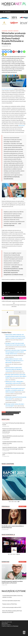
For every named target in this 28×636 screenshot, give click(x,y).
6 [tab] (17, 501)
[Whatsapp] (24, 51)
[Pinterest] (13, 51)
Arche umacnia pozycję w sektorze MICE (11, 607)
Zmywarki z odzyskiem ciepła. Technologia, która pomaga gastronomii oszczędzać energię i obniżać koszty (16, 351)
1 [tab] (9, 501)
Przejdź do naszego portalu (10, 626)
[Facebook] (3, 51)
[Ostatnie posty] (20, 312)
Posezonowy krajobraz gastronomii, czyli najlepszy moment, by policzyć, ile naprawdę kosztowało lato (12, 430)
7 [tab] (18, 501)
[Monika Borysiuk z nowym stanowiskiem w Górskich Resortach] (14, 516)
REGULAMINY (5, 623)
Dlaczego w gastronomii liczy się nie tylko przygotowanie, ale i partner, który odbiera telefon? (16, 376)
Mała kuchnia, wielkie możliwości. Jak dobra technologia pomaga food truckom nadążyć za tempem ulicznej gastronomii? (15, 336)
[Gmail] (16, 51)
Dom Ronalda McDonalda (8, 89)
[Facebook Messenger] (5, 51)
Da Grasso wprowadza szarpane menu (11, 600)
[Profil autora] (8, 312)
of (14, 198)
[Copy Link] (5, 54)
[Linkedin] (11, 51)
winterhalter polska (14, 413)
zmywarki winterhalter (7, 414)
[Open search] (25, 11)
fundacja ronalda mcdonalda (13, 411)
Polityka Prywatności (6, 624)
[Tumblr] (19, 51)
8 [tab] (19, 554)
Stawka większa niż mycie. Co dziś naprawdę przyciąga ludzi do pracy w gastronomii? (14, 360)
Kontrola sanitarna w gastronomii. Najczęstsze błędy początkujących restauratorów (14, 369)
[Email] (3, 54)
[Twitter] (8, 51)
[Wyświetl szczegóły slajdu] (14, 483)
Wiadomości (15, 30)
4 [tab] (13, 554)
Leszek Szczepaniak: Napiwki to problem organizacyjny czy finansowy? (12, 582)
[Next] (23, 199)
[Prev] (4, 199)
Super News (10, 30)
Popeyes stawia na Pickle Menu (9, 604)
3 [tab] (12, 501)
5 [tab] (15, 501)
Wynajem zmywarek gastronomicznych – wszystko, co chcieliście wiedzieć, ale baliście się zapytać (15, 390)
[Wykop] (21, 51)
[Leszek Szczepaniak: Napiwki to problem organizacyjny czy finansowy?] (14, 571)
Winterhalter (22, 125)
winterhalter (5, 413)
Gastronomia (4, 30)
